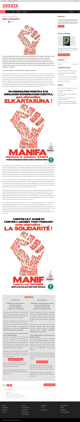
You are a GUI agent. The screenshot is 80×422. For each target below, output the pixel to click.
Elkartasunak (15, 1)
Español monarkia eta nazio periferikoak (15, 395)
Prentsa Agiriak (25, 414)
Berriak (62, 407)
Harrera (3, 11)
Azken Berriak (5, 407)
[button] (60, 64)
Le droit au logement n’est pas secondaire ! (67, 79)
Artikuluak (4, 16)
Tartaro (24, 11)
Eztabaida (18, 11)
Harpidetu (71, 11)
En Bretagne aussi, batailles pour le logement (68, 76)
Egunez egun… (9, 392)
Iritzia (13, 11)
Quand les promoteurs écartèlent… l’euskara (16, 397)
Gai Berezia (4, 410)
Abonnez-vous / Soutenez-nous (15, 359)
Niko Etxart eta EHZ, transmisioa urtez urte (67, 88)
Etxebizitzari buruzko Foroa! (64, 81)
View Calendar (74, 64)
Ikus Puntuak (24, 410)
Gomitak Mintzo (11, 16)
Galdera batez (44, 410)
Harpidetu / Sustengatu (64, 54)
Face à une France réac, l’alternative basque (67, 70)
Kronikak (4, 412)
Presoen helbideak (65, 412)
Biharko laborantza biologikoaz (13, 394)
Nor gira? (9, 1)
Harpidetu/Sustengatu (42, 361)
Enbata (12, 21)
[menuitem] (74, 0)
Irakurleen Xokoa (25, 412)
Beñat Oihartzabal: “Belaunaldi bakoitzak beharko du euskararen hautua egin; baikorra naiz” (67, 103)
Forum (42, 407)
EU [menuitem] (74, 1)
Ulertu (8, 11)
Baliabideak (63, 410)
